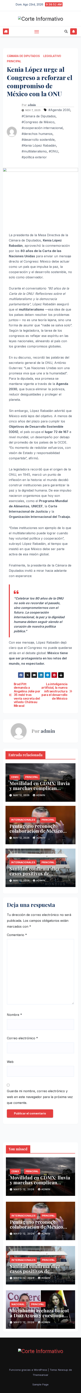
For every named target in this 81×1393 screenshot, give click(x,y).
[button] (66, 31)
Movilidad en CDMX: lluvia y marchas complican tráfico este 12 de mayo (39, 788)
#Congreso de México (38, 122)
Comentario (17, 935)
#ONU (53, 151)
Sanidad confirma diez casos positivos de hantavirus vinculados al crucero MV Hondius (36, 875)
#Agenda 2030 (59, 110)
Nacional (18, 1304)
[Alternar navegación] (36, 31)
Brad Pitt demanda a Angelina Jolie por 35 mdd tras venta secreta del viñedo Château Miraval (27, 695)
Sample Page (40, 1384)
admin (32, 105)
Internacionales (23, 819)
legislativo (52, 56)
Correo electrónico (22, 1038)
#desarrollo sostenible (38, 140)
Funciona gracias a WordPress (28, 1369)
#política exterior (34, 157)
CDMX (15, 777)
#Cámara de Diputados (39, 116)
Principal (14, 61)
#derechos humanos (37, 134)
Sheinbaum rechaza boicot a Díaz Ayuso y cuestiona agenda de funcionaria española (39, 1317)
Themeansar (40, 1374)
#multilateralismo (34, 151)
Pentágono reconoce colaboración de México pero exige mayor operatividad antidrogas (36, 833)
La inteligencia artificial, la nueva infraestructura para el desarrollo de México (54, 691)
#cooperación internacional (42, 128)
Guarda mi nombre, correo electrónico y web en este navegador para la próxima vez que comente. (40, 1097)
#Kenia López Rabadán (39, 145)
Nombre (14, 1015)
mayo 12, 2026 (24, 1189)
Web (10, 1062)
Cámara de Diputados (23, 56)
